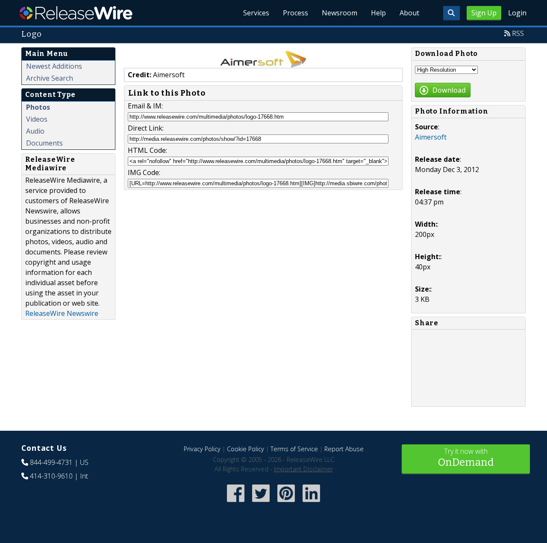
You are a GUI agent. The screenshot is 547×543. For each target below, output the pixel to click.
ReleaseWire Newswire (61, 313)
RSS (518, 33)
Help (378, 13)
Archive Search (49, 78)
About (409, 13)
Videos (36, 119)
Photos (38, 107)
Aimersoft (431, 137)
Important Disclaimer (303, 469)
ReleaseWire (76, 12)
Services (256, 13)
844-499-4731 (51, 462)
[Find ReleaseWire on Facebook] (235, 503)
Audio (35, 131)
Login (517, 13)
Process (295, 13)
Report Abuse (344, 449)
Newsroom (339, 13)
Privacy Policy (202, 449)
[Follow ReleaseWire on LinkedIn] (311, 503)
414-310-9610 (51, 476)
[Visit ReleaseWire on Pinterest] (286, 503)
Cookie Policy (245, 449)
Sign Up (484, 13)
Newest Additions (54, 66)
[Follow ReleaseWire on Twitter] (261, 503)
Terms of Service (294, 449)
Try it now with (466, 457)
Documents (44, 143)
